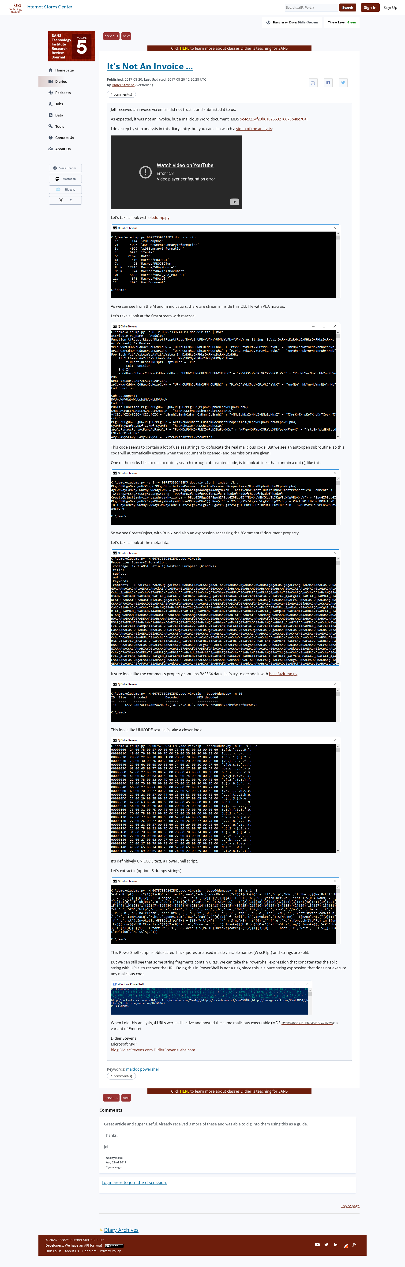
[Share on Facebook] (328, 82)
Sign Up (390, 7)
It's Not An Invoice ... (150, 66)
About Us (63, 148)
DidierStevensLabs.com (174, 1050)
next (126, 36)
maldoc (132, 1069)
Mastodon (69, 179)
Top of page (350, 1206)
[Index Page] (15, 7)
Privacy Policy (110, 1251)
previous (111, 36)
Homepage (64, 70)
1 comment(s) (121, 94)
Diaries (61, 81)
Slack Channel (68, 168)
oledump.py (158, 217)
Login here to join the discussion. (134, 1182)
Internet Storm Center (49, 7)
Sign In (370, 7)
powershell (150, 1069)
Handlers (89, 1251)
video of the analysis (254, 128)
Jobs (59, 103)
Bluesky (70, 189)
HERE (184, 48)
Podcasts (63, 92)
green (351, 22)
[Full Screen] (313, 82)
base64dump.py (283, 673)
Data (59, 115)
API (86, 1245)
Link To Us (53, 1251)
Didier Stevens (308, 22)
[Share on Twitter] (343, 82)
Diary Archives (121, 1229)
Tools (59, 126)
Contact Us (64, 137)
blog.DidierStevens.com (132, 1050)
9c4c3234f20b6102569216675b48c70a (273, 119)
